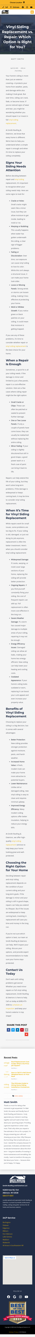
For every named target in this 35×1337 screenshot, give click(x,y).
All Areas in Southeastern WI (13, 1245)
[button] (32, 12)
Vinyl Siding (18, 71)
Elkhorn (5, 1231)
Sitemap (11, 1332)
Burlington (6, 1222)
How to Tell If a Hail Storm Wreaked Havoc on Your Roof (21, 1074)
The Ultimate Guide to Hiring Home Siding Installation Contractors (20, 1085)
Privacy (16, 1332)
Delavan (6, 1225)
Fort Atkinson (8, 1234)
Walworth (6, 1242)
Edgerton (6, 1228)
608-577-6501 (8, 1195)
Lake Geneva (7, 1237)
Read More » (14, 1068)
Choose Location (16, 2)
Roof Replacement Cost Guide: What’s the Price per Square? (20, 1063)
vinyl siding (19, 179)
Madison (6, 1240)
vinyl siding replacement (16, 346)
